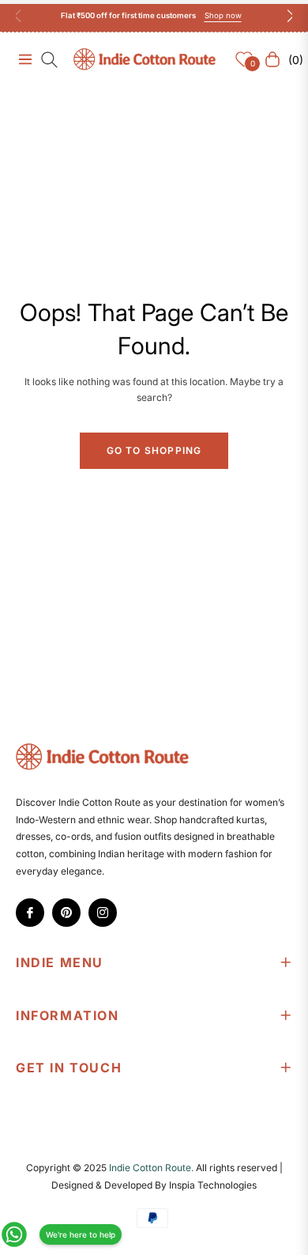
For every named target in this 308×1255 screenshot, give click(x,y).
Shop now (223, 15)
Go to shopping (154, 450)
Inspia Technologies (213, 1185)
